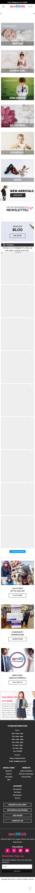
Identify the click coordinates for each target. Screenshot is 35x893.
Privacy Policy (26, 789)
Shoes (17, 192)
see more (17, 247)
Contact (9, 786)
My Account (17, 801)
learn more (17, 651)
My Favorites (17, 807)
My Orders (17, 804)
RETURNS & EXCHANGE (17, 822)
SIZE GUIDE (17, 827)
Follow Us (17, 694)
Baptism (17, 56)
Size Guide (8, 789)
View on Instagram (18, 563)
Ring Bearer (17, 110)
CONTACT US (17, 832)
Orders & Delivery (26, 783)
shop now (17, 207)
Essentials (17, 165)
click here (17, 607)
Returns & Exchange (26, 786)
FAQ (8, 792)
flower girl (17, 83)
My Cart (17, 810)
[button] (31, 6)
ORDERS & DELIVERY (17, 816)
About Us (9, 783)
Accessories (17, 137)
